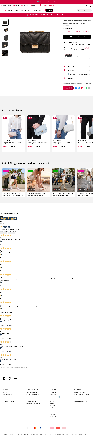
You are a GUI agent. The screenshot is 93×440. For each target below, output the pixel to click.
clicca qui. (27, 367)
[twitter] (79, 88)
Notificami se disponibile (76, 37)
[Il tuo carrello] (90, 6)
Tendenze (6, 170)
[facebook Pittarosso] (4, 378)
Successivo (12, 233)
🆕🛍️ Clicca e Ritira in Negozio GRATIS (46, 1)
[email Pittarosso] (15, 378)
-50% (80, 118)
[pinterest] (82, 88)
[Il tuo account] (87, 6)
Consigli (31, 170)
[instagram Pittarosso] (9, 378)
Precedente (4, 233)
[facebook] (76, 88)
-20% (5, 118)
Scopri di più (87, 83)
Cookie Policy (78, 399)
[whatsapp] (86, 88)
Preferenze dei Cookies (80, 401)
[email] (89, 88)
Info (89, 44)
